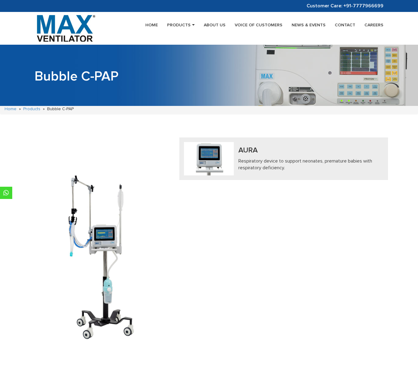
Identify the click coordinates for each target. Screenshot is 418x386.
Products (179, 25)
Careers (373, 25)
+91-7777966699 (363, 5)
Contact (345, 25)
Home (151, 25)
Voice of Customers (258, 25)
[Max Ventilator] (65, 28)
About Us (215, 25)
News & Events (309, 25)
